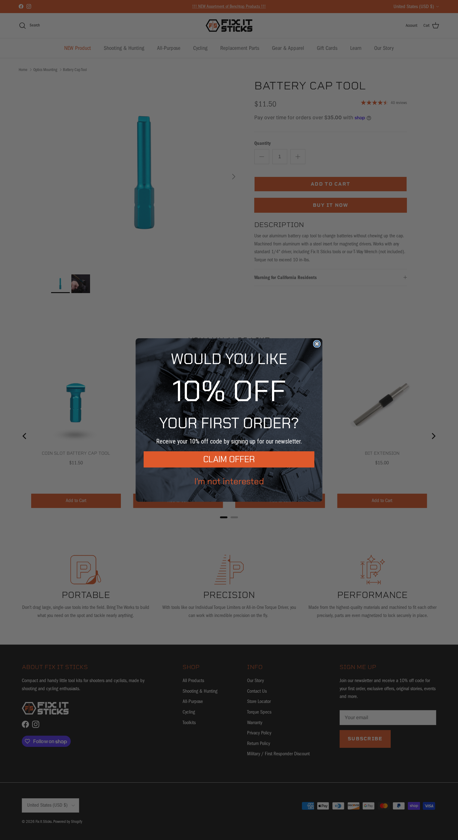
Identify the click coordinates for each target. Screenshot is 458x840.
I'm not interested (229, 481)
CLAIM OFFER (229, 459)
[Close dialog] (317, 344)
